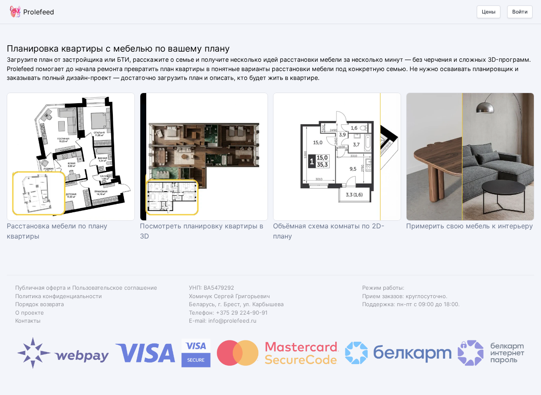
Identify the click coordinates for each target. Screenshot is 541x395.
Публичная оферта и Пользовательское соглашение (86, 287)
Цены (488, 11)
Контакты (28, 320)
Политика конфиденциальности (58, 296)
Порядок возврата (39, 304)
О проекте (29, 312)
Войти (519, 11)
